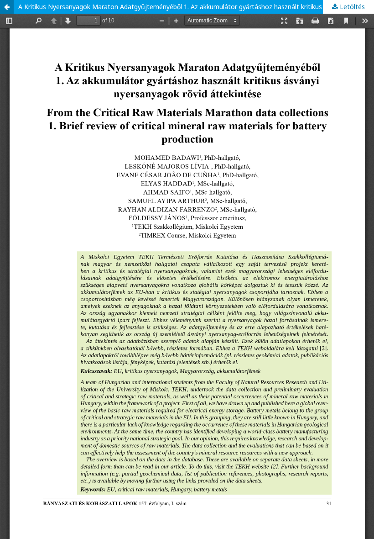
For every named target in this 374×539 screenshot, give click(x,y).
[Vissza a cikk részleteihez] (7, 7)
